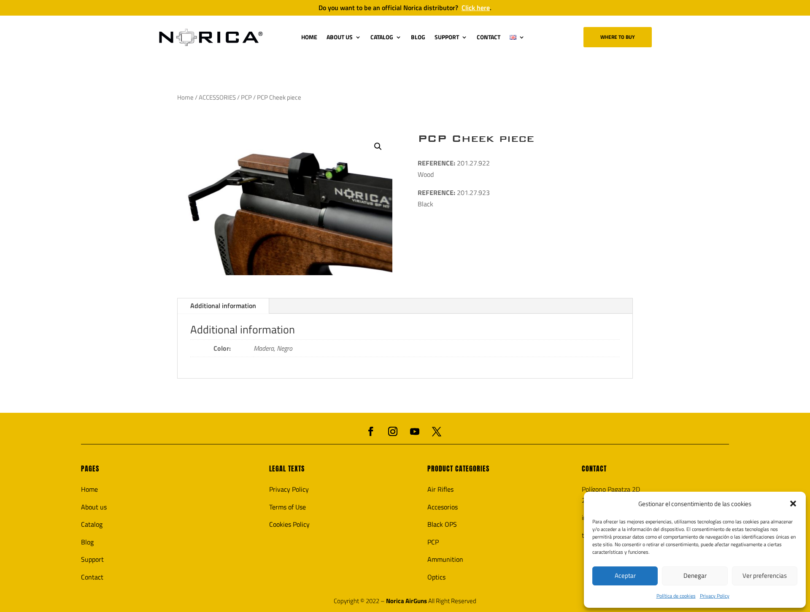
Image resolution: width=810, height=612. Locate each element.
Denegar (695, 575)
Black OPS (442, 524)
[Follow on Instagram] (392, 431)
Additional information (223, 306)
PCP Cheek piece (476, 138)
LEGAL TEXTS (287, 468)
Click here (476, 8)
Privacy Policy (714, 596)
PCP (246, 97)
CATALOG (381, 36)
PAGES (90, 468)
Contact (92, 577)
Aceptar (625, 575)
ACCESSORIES (217, 97)
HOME (309, 36)
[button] (793, 503)
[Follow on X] (436, 431)
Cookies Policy (289, 524)
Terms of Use (287, 507)
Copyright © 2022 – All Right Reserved (405, 601)
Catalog (92, 524)
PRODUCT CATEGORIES (458, 468)
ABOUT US (340, 36)
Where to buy (617, 37)
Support (92, 559)
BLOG (418, 36)
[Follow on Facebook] (371, 431)
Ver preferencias (764, 575)
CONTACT (488, 36)
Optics (436, 577)
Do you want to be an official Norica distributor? (405, 8)
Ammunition (445, 559)
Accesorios (442, 507)
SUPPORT (447, 36)
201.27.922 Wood (454, 168)
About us (94, 507)
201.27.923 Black (454, 198)
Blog (87, 542)
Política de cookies (676, 596)
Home (185, 97)
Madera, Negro (273, 348)
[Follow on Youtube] (414, 431)
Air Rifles (440, 489)
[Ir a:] (211, 37)
